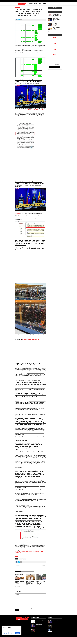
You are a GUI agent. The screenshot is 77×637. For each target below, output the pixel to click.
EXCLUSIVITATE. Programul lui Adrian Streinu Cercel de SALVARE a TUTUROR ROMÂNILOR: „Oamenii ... (39, 567)
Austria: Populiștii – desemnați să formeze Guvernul (56, 19)
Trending (55, 37)
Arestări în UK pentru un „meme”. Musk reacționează (40, 582)
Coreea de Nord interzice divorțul (56, 28)
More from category (30, 571)
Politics (44, 3)
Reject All (11, 633)
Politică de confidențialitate (19, 622)
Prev (16, 586)
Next (18, 586)
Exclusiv (40, 3)
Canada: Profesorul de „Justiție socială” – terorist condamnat (30, 582)
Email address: (51, 64)
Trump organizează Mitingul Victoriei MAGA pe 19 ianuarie (57, 630)
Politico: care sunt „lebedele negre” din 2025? (56, 15)
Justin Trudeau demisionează (54, 24)
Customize (5, 633)
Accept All (17, 633)
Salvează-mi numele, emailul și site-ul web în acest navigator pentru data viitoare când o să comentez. (30, 608)
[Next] (50, 31)
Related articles (17, 571)
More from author (24, 571)
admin (16, 17)
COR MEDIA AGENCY (45, 635)
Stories (35, 3)
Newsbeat (31, 3)
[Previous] (48, 31)
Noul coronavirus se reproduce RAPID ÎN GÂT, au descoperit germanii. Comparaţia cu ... (22, 567)
